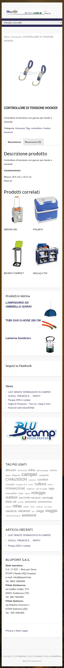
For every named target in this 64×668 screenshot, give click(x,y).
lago (51, 488)
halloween (31, 489)
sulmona (39, 507)
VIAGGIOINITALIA (13, 516)
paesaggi (47, 497)
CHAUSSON (16, 479)
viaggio (51, 511)
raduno (8, 507)
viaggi (40, 511)
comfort (42, 479)
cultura (40, 484)
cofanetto (32, 480)
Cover (30, 485)
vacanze (24, 511)
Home (7, 37)
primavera (31, 501)
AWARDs (53, 470)
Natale (20, 493)
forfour (50, 485)
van (33, 511)
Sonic (32, 507)
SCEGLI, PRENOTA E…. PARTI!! (24, 396)
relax (17, 505)
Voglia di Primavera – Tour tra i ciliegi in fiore (29, 404)
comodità (10, 484)
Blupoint (16, 475)
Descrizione (14, 142)
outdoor (12, 497)
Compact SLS (21, 485)
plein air (11, 501)
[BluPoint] (28, 12)
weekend (29, 515)
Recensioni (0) (33, 142)
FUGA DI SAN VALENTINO (21, 408)
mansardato (11, 493)
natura (27, 493)
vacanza (11, 511)
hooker (46, 128)
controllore (36, 128)
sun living (48, 507)
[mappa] (31, 573)
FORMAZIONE (15, 488)
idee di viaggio (41, 489)
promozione (45, 501)
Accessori (16, 37)
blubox (8, 475)
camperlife (44, 475)
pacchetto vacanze (30, 497)
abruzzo (11, 470)
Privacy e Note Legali (17, 630)
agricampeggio (42, 470)
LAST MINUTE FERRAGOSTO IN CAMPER (29, 392)
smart (26, 506)
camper (29, 474)
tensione (8, 132)
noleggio (38, 493)
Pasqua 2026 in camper (19, 400)
